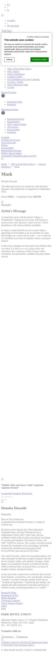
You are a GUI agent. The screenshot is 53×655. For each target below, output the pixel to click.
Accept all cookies (39, 59)
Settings (9, 59)
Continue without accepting (38, 37)
